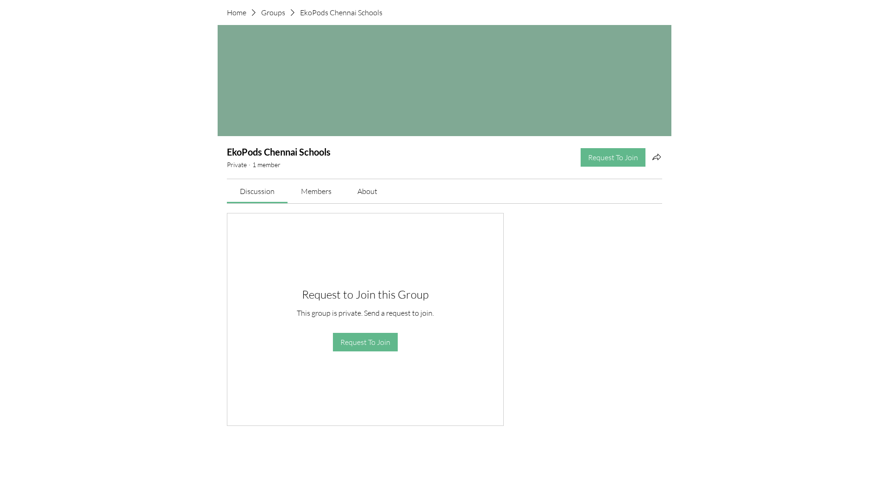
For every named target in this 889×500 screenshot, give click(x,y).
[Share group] (656, 156)
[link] (257, 191)
